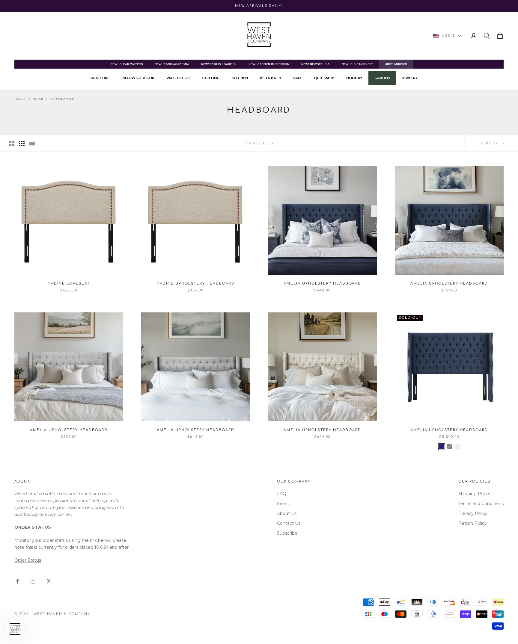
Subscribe (287, 533)
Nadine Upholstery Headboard (195, 283)
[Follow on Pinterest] (49, 581)
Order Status (27, 560)
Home (20, 99)
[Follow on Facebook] (17, 581)
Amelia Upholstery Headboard (449, 283)
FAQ (281, 493)
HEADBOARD (62, 99)
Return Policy (472, 523)
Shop (38, 99)
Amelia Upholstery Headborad (322, 283)
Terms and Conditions (481, 503)
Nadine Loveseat (69, 283)
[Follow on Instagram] (33, 581)
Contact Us (288, 523)
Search (284, 503)
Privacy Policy (472, 513)
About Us (286, 513)
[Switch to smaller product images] (22, 143)
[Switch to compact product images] (32, 143)
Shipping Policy (474, 493)
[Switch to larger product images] (11, 143)
